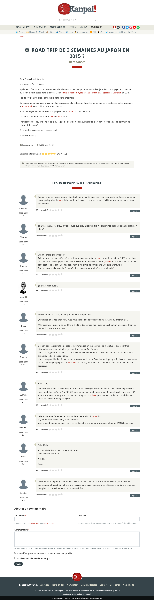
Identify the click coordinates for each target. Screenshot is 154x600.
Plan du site (128, 585)
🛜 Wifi (93, 32)
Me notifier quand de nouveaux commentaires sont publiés (44, 553)
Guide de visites (40, 27)
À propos (44, 585)
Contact (103, 585)
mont (95, 416)
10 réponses (77, 62)
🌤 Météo (132, 32)
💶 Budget (20, 32)
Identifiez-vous (33, 523)
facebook (72, 362)
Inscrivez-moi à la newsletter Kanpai (33, 558)
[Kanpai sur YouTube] (134, 27)
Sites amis (115, 585)
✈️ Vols (41, 32)
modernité (27, 106)
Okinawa (117, 92)
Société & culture (57, 27)
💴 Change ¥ (31, 32)
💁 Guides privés (81, 32)
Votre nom (20, 515)
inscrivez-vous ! (49, 523)
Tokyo (64, 92)
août (60, 116)
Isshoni (22, 37)
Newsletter (72, 585)
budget (100, 258)
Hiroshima (95, 92)
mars (61, 200)
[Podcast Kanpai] (138, 27)
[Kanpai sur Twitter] (127, 27)
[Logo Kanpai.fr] (77, 9)
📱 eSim (100, 32)
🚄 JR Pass (60, 32)
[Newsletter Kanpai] (118, 27)
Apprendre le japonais (78, 27)
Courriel (83, 515)
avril (53, 116)
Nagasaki (106, 92)
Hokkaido (72, 92)
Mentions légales (88, 585)
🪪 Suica (69, 32)
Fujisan (93, 395)
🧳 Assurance (111, 32)
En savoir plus (98, 598)
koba (22, 297)
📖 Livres (122, 32)
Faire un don (58, 585)
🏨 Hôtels (50, 32)
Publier (18, 564)
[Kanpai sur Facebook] (123, 27)
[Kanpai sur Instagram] (130, 27)
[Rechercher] (94, 20)
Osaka (87, 92)
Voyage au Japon (23, 27)
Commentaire (21, 530)
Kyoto (80, 92)
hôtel (71, 111)
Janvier (108, 261)
